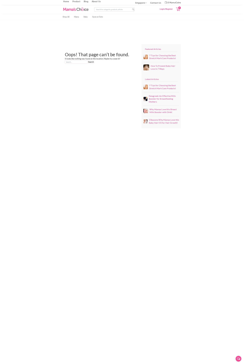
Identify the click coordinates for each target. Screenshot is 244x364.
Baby (86, 17)
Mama (76, 17)
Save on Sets (97, 17)
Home (66, 1)
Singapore (140, 3)
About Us (96, 1)
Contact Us (155, 3)
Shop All (66, 17)
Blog (86, 1)
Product (76, 1)
